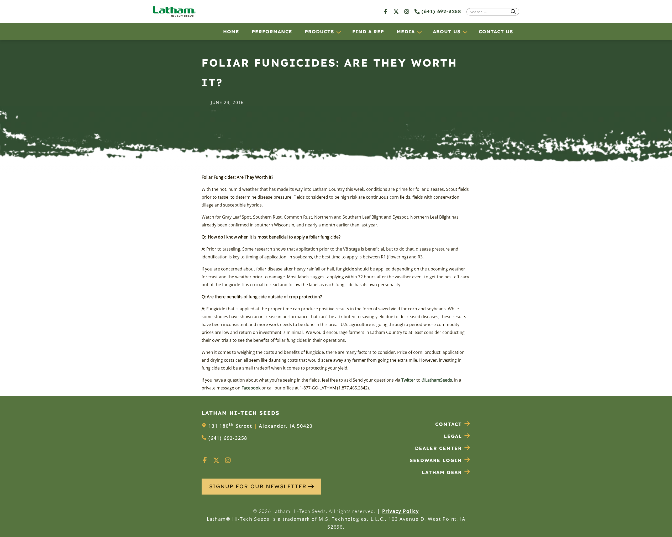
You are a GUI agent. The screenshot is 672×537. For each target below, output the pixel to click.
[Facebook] (385, 11)
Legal (453, 436)
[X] (396, 11)
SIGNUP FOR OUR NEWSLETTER (258, 486)
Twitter (408, 380)
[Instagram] (406, 11)
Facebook (251, 388)
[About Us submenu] (465, 32)
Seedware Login (436, 460)
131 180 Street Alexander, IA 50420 (260, 426)
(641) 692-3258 (440, 11)
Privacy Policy (400, 511)
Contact (448, 424)
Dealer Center (438, 448)
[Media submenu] (419, 32)
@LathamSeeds (437, 380)
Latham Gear (442, 472)
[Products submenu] (338, 32)
